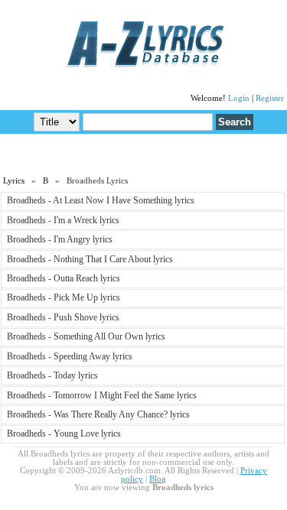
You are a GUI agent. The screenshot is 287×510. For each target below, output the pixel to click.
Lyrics (13, 181)
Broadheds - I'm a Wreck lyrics (63, 220)
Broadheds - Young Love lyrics (64, 433)
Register (270, 98)
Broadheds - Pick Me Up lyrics (63, 297)
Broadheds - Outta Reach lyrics (63, 278)
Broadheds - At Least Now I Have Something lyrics (100, 200)
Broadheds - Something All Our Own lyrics (86, 336)
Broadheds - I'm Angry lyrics (60, 239)
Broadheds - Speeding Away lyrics (69, 356)
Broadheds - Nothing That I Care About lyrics (90, 259)
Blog (157, 479)
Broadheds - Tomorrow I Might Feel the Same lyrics (102, 395)
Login (238, 98)
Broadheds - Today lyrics (52, 375)
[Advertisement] (143, 154)
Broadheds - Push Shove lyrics (63, 317)
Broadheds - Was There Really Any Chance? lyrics (98, 414)
